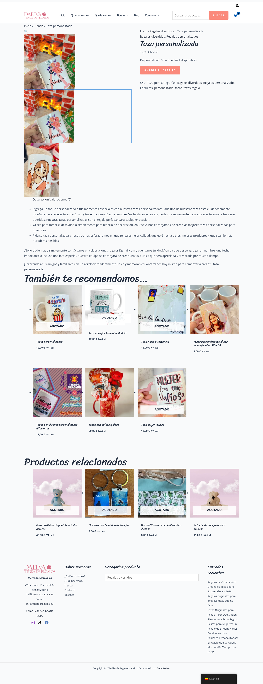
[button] (78, 31)
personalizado (164, 88)
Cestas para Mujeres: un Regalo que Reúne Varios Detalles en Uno (222, 628)
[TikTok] (40, 622)
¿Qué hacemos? (73, 581)
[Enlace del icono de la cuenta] (237, 5)
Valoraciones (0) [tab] (60, 199)
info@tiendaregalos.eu (39, 603)
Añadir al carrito (160, 70)
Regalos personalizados (182, 36)
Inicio (62, 15)
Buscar (219, 15)
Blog (136, 15)
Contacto (150, 15)
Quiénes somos (80, 15)
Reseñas (69, 594)
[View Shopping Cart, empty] (235, 15)
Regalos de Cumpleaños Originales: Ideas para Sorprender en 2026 (222, 586)
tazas (178, 88)
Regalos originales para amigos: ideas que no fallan (222, 600)
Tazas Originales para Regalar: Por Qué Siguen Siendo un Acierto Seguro (223, 614)
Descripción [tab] (41, 199)
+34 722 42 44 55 (43, 594)
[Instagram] (33, 622)
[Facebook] (46, 622)
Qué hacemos (103, 15)
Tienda (121, 15)
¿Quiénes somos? (74, 576)
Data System (163, 668)
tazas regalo (192, 88)
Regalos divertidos (162, 31)
